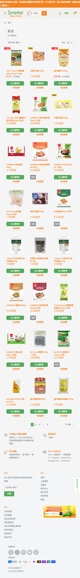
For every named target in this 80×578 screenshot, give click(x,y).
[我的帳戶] (60, 13)
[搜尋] (44, 13)
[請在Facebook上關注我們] (11, 552)
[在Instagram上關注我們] (23, 552)
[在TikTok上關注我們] (36, 552)
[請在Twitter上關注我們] (17, 553)
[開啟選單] (5, 13)
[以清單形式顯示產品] (72, 43)
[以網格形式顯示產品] (68, 43)
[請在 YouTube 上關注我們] (29, 552)
